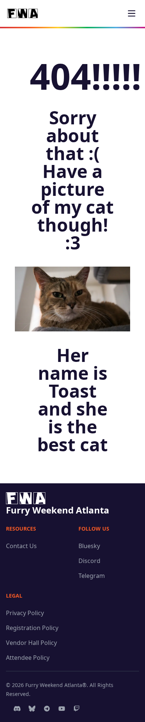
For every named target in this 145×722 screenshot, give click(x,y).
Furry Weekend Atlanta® (56, 684)
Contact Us (21, 546)
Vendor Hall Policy (31, 643)
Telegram (91, 576)
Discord (89, 561)
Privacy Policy (25, 613)
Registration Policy (32, 628)
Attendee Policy (27, 657)
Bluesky (89, 546)
